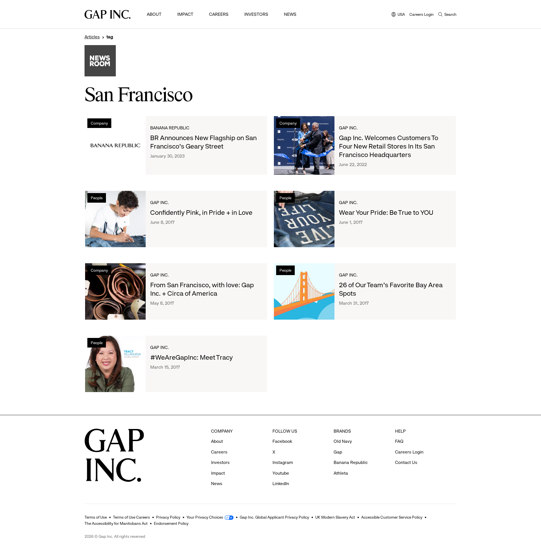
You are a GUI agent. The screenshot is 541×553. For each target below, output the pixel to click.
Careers (219, 14)
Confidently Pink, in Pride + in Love (201, 212)
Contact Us (406, 462)
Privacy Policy (168, 517)
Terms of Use (96, 517)
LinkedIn (280, 483)
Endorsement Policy (171, 523)
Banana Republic (169, 127)
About (154, 14)
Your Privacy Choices (205, 517)
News (290, 14)
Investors (256, 14)
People (97, 198)
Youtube (280, 473)
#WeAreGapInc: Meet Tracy (191, 357)
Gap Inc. (348, 127)
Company (99, 123)
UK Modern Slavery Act (335, 517)
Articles (92, 36)
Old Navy (343, 441)
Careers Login (421, 14)
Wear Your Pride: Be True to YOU (386, 212)
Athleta (341, 473)
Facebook (282, 441)
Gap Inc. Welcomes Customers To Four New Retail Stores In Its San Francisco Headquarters (388, 146)
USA (398, 14)
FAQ (399, 441)
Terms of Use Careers (131, 517)
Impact (185, 14)
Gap (338, 452)
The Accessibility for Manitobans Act (116, 523)
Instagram (282, 462)
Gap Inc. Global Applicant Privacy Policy (274, 517)
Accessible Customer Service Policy (391, 517)
